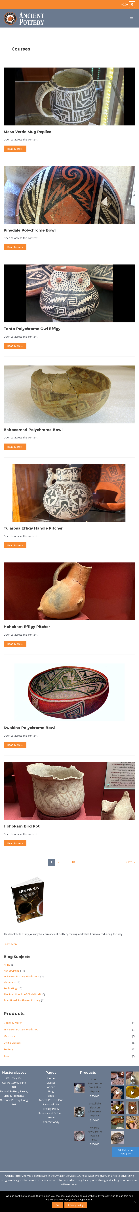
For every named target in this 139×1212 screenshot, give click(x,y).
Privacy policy (75, 1205)
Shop (51, 1095)
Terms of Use (51, 1104)
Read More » (15, 149)
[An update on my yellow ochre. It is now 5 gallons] (132, 1092)
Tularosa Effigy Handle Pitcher (33, 528)
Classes (51, 1082)
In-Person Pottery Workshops (22, 976)
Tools (7, 1056)
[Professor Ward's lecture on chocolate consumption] (132, 1107)
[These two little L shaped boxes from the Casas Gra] (117, 1122)
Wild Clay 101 (14, 1078)
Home (51, 1078)
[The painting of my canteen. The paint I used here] (117, 1092)
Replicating (10, 988)
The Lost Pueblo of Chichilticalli (22, 994)
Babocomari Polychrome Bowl (33, 430)
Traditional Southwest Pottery (22, 1000)
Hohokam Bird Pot (22, 826)
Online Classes (12, 1042)
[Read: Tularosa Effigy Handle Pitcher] (69, 492)
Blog (51, 1091)
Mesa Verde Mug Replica (27, 132)
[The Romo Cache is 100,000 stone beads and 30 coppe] (117, 1078)
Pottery (8, 1049)
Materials (9, 982)
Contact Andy (51, 1122)
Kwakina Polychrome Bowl (29, 728)
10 (73, 862)
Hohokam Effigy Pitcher (27, 627)
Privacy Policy (51, 1108)
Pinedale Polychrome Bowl (30, 230)
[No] (134, 1201)
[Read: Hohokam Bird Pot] (69, 790)
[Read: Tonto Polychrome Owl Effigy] (69, 293)
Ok (57, 1205)
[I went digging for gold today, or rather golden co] (132, 1122)
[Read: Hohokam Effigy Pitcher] (69, 591)
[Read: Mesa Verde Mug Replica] (69, 96)
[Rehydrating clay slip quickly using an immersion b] (132, 1078)
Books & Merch (13, 1022)
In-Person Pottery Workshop (21, 1029)
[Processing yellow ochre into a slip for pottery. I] (117, 1107)
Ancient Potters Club (51, 1100)
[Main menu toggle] (131, 18)
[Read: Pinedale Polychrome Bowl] (69, 194)
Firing (7, 964)
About (51, 1087)
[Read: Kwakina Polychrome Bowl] (69, 692)
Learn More (11, 944)
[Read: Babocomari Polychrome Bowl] (69, 394)
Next (130, 862)
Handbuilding (12, 970)
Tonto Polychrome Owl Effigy (32, 329)
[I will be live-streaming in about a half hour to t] (117, 1137)
